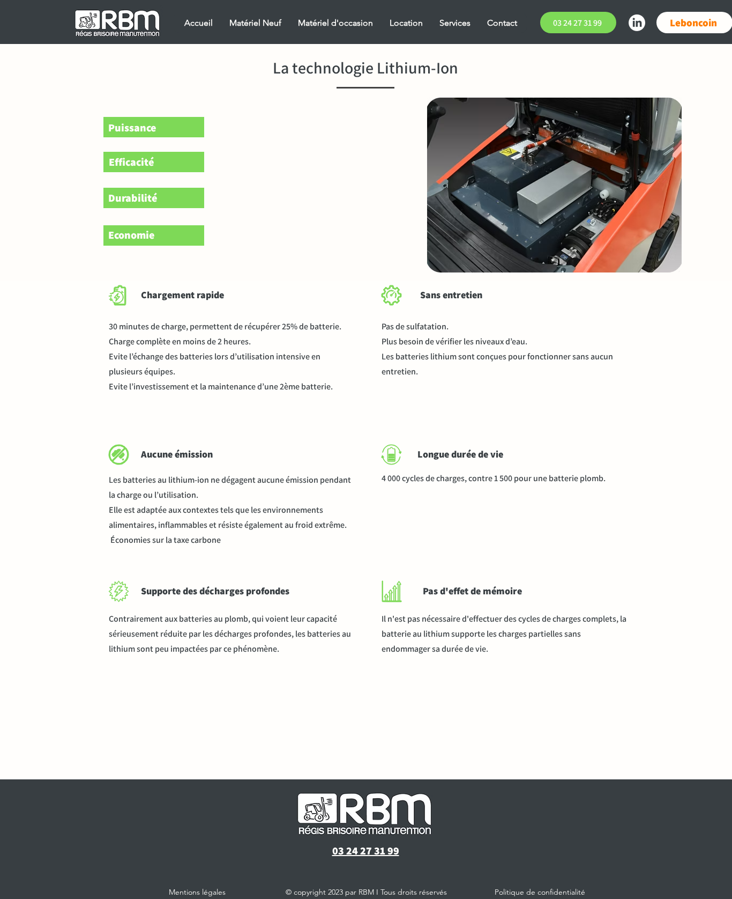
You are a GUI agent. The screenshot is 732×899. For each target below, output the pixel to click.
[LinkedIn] (637, 22)
